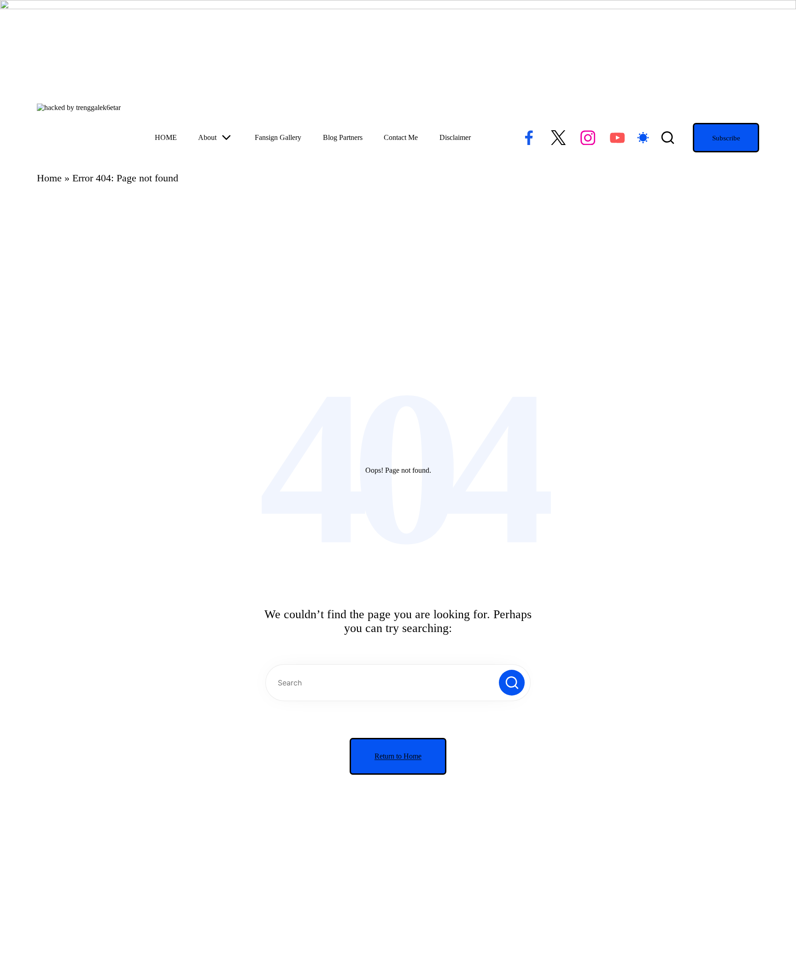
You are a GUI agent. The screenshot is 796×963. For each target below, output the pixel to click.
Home (49, 178)
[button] (726, 137)
